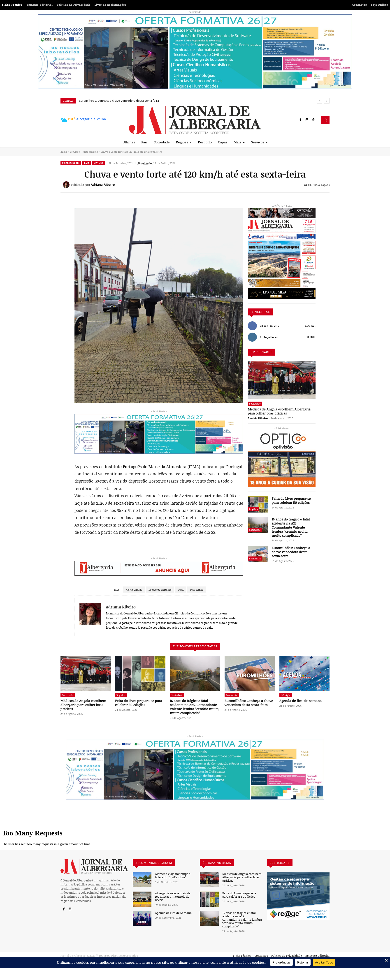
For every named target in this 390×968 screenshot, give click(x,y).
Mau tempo (196, 589)
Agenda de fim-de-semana (97, 100)
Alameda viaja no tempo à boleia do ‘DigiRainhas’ (172, 875)
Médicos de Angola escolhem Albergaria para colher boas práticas (279, 411)
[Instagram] (307, 120)
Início (63, 151)
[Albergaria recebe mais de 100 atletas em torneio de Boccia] (142, 899)
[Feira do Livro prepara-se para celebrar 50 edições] (258, 504)
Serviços (75, 151)
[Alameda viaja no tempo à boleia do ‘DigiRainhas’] (142, 879)
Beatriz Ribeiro (258, 418)
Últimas (98, 162)
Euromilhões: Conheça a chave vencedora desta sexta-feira (291, 551)
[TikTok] (313, 120)
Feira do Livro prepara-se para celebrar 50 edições (291, 500)
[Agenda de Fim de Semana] (142, 918)
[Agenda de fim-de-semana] (304, 673)
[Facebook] (300, 120)
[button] (325, 120)
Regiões (253, 509)
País (86, 162)
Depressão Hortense (160, 589)
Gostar (310, 325)
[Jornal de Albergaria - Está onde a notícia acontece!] (195, 120)
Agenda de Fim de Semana (173, 913)
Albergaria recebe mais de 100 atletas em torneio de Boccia (172, 896)
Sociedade (255, 403)
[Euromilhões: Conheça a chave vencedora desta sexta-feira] (258, 554)
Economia (255, 558)
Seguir (311, 337)
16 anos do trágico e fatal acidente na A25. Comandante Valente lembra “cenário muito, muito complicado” (291, 527)
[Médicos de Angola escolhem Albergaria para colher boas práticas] (282, 380)
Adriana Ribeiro (103, 184)
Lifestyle (285, 695)
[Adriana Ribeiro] (67, 184)
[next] (327, 100)
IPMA (181, 589)
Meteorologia (90, 151)
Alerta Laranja (134, 589)
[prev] (319, 100)
